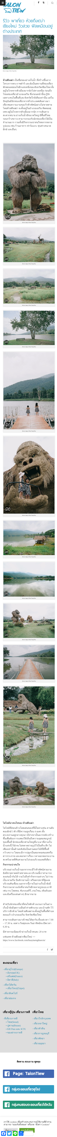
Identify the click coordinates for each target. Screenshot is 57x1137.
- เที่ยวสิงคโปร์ (10, 993)
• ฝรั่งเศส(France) (14, 976)
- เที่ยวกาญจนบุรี (40, 1033)
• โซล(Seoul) (12, 1022)
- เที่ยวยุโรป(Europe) (13, 969)
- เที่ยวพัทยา (38, 1038)
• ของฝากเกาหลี (14, 1032)
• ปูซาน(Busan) (13, 1025)
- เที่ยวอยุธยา (39, 1043)
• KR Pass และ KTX (16, 1029)
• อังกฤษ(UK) (12, 973)
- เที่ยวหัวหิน (38, 1028)
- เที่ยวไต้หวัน (9, 985)
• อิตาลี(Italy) (12, 980)
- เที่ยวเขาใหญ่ (39, 1023)
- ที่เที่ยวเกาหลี (10, 1018)
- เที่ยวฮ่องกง (9, 998)
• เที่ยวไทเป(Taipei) (15, 988)
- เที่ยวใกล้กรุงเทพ (41, 1018)
